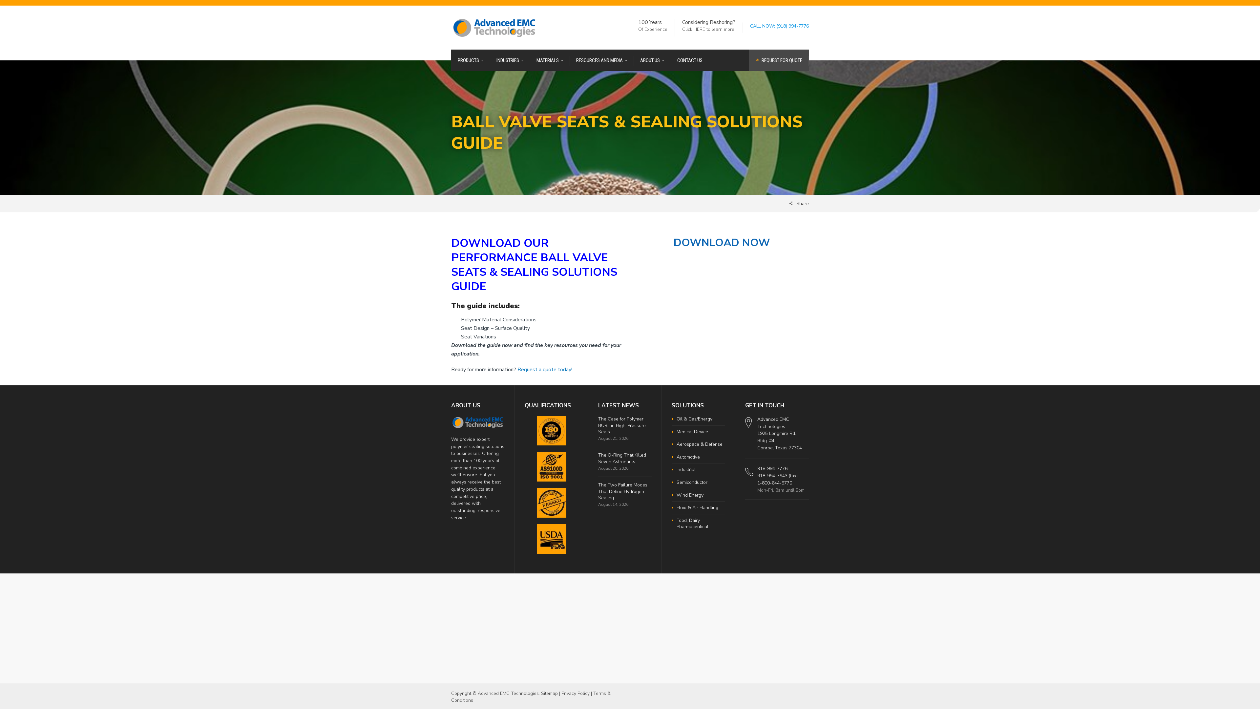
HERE (699, 29)
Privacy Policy (575, 693)
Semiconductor (692, 482)
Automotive (688, 457)
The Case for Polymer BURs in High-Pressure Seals (622, 425)
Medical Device (692, 432)
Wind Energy (690, 495)
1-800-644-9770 (774, 483)
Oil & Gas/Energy (694, 419)
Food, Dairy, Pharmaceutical (692, 523)
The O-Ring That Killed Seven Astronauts (622, 458)
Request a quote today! (544, 369)
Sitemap (549, 693)
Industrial (686, 469)
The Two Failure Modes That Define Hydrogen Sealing (622, 491)
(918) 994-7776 (792, 26)
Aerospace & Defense (700, 444)
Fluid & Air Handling (697, 508)
